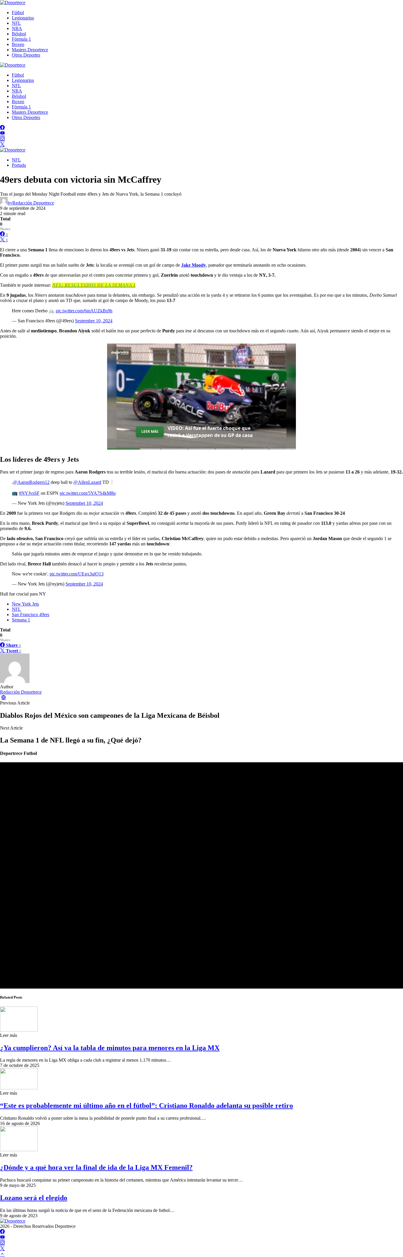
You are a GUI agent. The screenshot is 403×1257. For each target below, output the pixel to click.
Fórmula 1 (21, 39)
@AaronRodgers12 (31, 482)
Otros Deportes (26, 54)
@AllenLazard (87, 482)
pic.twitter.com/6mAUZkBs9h (84, 310)
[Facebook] (2, 127)
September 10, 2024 (93, 320)
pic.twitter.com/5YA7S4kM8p (88, 493)
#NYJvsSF (29, 493)
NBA (17, 28)
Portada (19, 165)
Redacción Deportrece (21, 692)
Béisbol (19, 33)
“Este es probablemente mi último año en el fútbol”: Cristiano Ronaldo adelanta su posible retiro (146, 1105)
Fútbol (18, 12)
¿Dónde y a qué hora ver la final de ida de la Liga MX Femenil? (96, 1167)
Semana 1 (21, 619)
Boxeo (18, 44)
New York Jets (25, 603)
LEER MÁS (149, 431)
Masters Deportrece (30, 49)
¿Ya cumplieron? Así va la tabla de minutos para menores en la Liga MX (109, 1048)
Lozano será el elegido (33, 1198)
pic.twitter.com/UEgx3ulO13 (77, 573)
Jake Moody (193, 265)
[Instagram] (2, 138)
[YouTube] (2, 133)
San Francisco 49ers (30, 614)
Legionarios (23, 17)
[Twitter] (2, 144)
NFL (16, 23)
